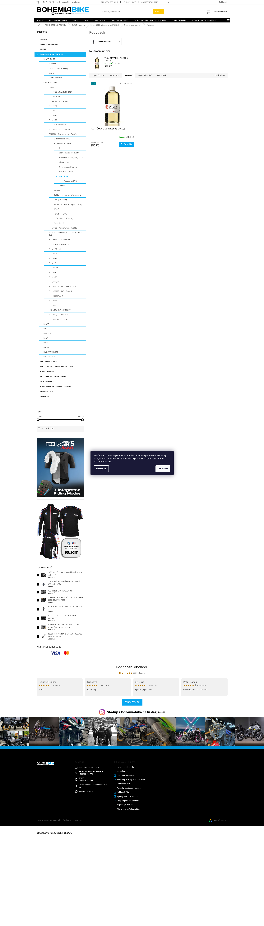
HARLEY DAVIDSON (51, 352)
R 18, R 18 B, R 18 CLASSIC (59, 244)
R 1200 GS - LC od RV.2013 (59, 129)
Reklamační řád (123, 784)
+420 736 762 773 (86, 774)
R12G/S (52, 87)
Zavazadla (53, 73)
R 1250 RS (53, 277)
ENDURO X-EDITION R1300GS (60, 101)
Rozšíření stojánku (66, 171)
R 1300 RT (53, 106)
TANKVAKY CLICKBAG (49, 361)
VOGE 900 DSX (49, 356)
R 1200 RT (53, 258)
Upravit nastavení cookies (95, 820)
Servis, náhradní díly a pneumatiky (68, 204)
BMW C (46, 342)
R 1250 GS (53, 120)
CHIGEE (43, 49)
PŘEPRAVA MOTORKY (49, 44)
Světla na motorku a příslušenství (67, 195)
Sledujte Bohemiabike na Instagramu (136, 712)
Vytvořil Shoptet (221, 820)
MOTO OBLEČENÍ (47, 371)
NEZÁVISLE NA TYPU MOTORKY (53, 376)
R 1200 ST (53, 300)
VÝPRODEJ (44, 396)
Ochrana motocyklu (62, 138)
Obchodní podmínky (149, 2)
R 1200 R (52, 272)
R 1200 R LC (53, 267)
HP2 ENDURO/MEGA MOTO (60, 310)
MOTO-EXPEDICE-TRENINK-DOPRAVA (55, 386)
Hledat (158, 11)
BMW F (46, 324)
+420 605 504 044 (86, 780)
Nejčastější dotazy (124, 805)
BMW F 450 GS (49, 59)
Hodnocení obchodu (109, 2)
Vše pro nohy (64, 162)
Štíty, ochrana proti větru (69, 153)
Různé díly (58, 209)
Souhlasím (163, 468)
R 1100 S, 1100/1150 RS (58, 319)
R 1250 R (52, 263)
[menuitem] (40, 20)
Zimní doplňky (59, 223)
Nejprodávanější (144, 75)
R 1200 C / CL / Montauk (58, 314)
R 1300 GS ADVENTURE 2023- (60, 92)
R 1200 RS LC (54, 282)
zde (109, 461)
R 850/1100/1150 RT (57, 296)
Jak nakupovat (129, 2)
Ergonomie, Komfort (62, 143)
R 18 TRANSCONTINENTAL (59, 239)
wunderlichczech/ (86, 791)
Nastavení (101, 468)
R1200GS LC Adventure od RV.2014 (63, 134)
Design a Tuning (60, 199)
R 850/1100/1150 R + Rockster (61, 291)
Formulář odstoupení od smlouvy (130, 788)
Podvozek (63, 176)
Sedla (61, 148)
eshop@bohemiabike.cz (89, 767)
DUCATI (46, 347)
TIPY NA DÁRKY (46, 391)
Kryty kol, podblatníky (68, 167)
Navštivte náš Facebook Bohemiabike (93, 786)
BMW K (46, 338)
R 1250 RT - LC (55, 249)
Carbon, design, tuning (58, 68)
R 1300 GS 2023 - (56, 96)
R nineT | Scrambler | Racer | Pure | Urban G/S (65, 233)
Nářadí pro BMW (60, 214)
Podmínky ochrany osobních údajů (131, 779)
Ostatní (62, 185)
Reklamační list (123, 792)
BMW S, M (47, 333)
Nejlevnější (114, 75)
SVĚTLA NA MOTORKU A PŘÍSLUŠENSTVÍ (57, 366)
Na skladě (47, 428)
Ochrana (52, 63)
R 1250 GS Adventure (57, 124)
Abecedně (161, 75)
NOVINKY (44, 39)
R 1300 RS (53, 115)
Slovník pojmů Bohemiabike (128, 809)
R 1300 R (52, 110)
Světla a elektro (55, 77)
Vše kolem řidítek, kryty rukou (71, 157)
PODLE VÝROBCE (47, 381)
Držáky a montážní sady (63, 218)
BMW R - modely (50, 82)
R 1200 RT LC (54, 253)
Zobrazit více (132, 702)
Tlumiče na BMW (70, 181)
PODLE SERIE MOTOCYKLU (51, 54)
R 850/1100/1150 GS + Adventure (62, 286)
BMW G (46, 328)
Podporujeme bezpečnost (128, 800)
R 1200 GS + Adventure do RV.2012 (63, 228)
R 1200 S (52, 305)
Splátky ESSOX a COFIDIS (127, 796)
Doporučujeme (98, 75)
